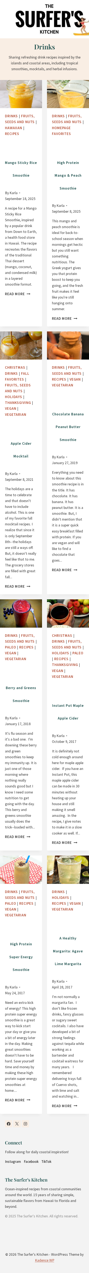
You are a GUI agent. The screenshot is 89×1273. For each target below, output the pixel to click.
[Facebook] (8, 1123)
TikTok (46, 1161)
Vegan (10, 408)
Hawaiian (13, 128)
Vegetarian (15, 414)
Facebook (31, 1161)
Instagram (13, 1161)
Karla (14, 193)
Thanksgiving (18, 402)
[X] (16, 1123)
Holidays (13, 397)
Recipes (12, 133)
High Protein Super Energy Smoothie (21, 957)
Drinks (11, 116)
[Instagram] (25, 1123)
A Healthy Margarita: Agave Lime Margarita (68, 951)
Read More (16, 294)
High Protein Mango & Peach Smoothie (68, 175)
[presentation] (21, 94)
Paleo (10, 647)
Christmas (15, 367)
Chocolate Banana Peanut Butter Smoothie (68, 427)
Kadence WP (44, 1260)
